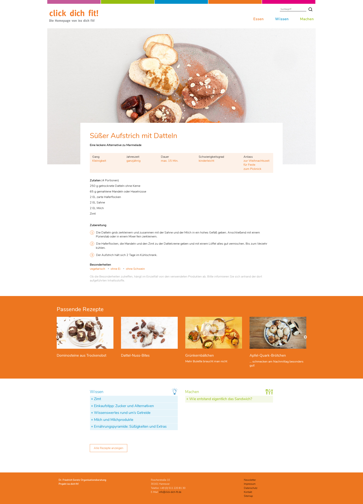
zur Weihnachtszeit (256, 161)
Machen (307, 19)
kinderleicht (206, 161)
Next (305, 337)
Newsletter (250, 480)
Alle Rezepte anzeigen (108, 448)
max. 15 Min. (169, 161)
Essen (258, 19)
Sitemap (248, 496)
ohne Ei (115, 269)
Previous (58, 337)
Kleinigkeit (99, 161)
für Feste (249, 165)
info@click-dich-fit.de (170, 492)
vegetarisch (97, 269)
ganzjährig (133, 161)
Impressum (250, 484)
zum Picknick (252, 169)
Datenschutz (250, 488)
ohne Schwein (135, 269)
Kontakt (248, 492)
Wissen (282, 19)
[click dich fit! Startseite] (73, 22)
